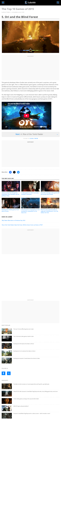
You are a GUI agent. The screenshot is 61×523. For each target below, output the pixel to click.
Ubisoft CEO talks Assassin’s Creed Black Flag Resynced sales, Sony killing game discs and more (35, 391)
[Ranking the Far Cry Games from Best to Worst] (7, 353)
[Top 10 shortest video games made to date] (7, 338)
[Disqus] (30, 277)
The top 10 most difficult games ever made (23, 329)
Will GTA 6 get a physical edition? (21, 406)
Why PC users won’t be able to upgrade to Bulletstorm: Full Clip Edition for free (49, 211)
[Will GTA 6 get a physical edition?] (7, 408)
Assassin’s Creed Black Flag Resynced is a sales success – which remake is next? (31, 413)
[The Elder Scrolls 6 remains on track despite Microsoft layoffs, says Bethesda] (7, 386)
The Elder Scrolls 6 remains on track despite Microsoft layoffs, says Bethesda (31, 384)
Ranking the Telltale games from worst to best (10, 210)
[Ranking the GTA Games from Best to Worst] (7, 346)
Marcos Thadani (6, 12)
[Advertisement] (30, 68)
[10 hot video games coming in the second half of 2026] (7, 401)
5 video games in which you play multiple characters (30, 193)
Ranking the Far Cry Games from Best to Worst (24, 351)
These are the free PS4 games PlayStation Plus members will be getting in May (10, 194)
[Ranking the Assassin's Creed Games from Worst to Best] (7, 360)
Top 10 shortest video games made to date (23, 336)
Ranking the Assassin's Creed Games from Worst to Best (26, 358)
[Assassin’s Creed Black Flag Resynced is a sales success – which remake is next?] (7, 416)
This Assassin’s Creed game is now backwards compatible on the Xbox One (30, 211)
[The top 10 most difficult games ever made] (7, 331)
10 (37, 138)
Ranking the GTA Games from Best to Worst (23, 343)
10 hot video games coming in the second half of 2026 (26, 398)
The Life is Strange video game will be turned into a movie (50, 193)
